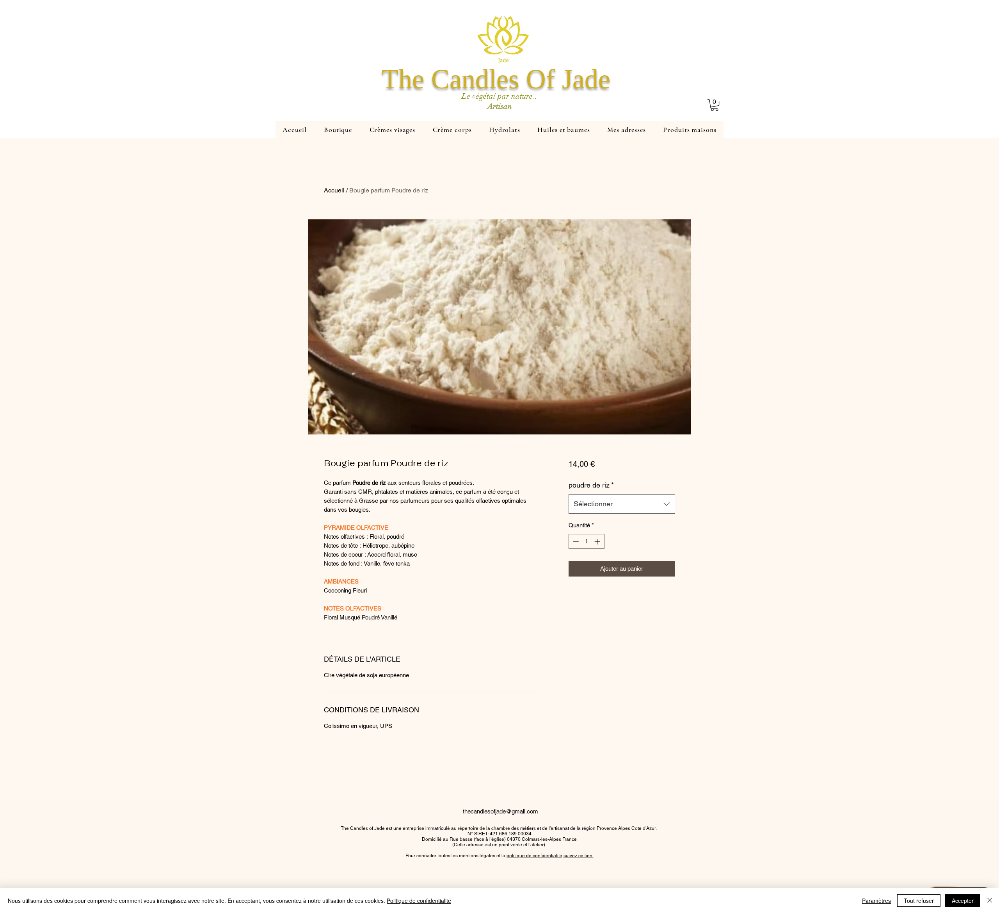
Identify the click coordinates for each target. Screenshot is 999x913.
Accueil (334, 190)
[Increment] (598, 541)
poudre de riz (591, 485)
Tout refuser (919, 900)
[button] (714, 105)
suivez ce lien (578, 855)
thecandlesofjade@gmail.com (500, 811)
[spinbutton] (586, 541)
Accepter (963, 900)
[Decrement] (575, 541)
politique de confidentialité (534, 855)
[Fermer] (989, 900)
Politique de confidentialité (419, 900)
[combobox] (622, 504)
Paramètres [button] (876, 900)
